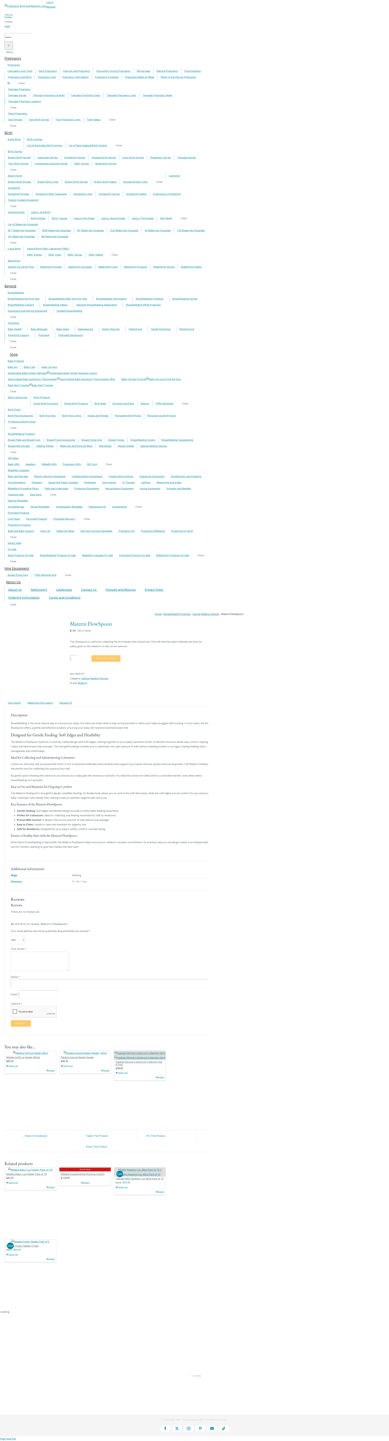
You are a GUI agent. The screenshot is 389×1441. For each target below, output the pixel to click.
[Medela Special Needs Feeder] (85, 1053)
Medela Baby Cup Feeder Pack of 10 (26, 1174)
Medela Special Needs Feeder (77, 1057)
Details (52, 1070)
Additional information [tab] (40, 703)
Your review (18, 948)
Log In (49, 2)
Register (51, 7)
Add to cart (106, 658)
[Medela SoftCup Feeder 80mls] (30, 1053)
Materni (82, 683)
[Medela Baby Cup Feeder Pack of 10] (30, 1170)
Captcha (16, 1003)
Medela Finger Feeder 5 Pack (22, 1246)
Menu (9, 52)
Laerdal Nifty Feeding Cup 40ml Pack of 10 (140, 1178)
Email (15, 994)
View (7, 26)
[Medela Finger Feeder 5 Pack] (30, 1241)
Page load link (8, 1438)
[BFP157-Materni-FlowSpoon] (35, 623)
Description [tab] (14, 703)
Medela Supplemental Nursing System (83, 1174)
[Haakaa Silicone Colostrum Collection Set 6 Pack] (139, 1055)
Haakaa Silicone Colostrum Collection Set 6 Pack (139, 1063)
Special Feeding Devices (94, 678)
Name (15, 977)
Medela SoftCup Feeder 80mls (23, 1057)
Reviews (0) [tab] (65, 703)
